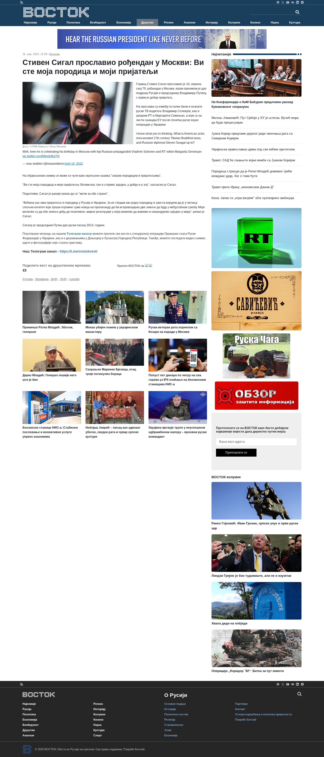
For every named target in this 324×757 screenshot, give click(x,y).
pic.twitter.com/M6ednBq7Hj (41, 156)
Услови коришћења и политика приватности (263, 714)
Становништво (173, 724)
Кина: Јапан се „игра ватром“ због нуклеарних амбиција (253, 198)
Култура (294, 22)
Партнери (241, 703)
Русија (51, 22)
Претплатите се (236, 452)
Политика (73, 22)
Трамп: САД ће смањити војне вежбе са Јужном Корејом (253, 160)
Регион (168, 22)
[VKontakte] (292, 2)
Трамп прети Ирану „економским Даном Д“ (243, 187)
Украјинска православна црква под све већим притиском (253, 149)
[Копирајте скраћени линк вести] (67, 270)
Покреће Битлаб (245, 719)
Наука (275, 22)
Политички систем (176, 714)
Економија (123, 22)
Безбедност (98, 22)
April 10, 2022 (73, 163)
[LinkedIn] (297, 2)
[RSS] (21, 2)
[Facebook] (278, 2)
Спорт (97, 735)
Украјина (41, 279)
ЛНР (63, 279)
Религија (169, 719)
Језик (167, 730)
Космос (255, 22)
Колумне (234, 22)
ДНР (54, 279)
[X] (282, 2)
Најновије (30, 22)
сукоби (74, 279)
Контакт (240, 709)
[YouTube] (287, 2)
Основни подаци (175, 703)
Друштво (147, 22)
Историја (170, 709)
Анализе (189, 22)
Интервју (212, 22)
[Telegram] (302, 2)
